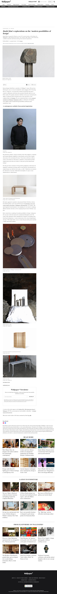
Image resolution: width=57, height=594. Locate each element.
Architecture (9, 4)
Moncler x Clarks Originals (38, 6)
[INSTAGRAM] (4, 423)
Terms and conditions (33, 577)
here (29, 415)
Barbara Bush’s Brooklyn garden (13, 6)
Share (5, 84)
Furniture (12, 28)
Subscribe (50, 1)
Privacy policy (42, 577)
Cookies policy (24, 579)
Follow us (28, 84)
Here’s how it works (31, 43)
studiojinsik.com (6, 385)
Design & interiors (16, 4)
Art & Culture (23, 4)
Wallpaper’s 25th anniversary (21, 205)
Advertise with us (32, 579)
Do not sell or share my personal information (28, 581)
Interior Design (5, 28)
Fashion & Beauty (40, 4)
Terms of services (16, 399)
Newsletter (34, 84)
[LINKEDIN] (6, 423)
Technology (47, 4)
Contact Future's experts (22, 577)
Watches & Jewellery (31, 4)
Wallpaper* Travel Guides (50, 6)
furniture (13, 98)
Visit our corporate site (40, 590)
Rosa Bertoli (6, 41)
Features (21, 41)
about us (14, 577)
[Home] (3, 4)
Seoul (26, 89)
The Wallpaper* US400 (26, 6)
